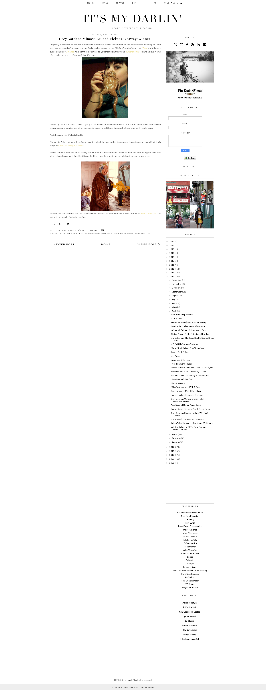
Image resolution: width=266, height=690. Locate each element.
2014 (171, 272)
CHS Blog (190, 519)
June (174, 303)
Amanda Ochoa (65, 233)
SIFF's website (148, 213)
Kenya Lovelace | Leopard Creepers (187, 395)
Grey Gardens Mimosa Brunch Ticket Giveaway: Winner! (187, 400)
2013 (171, 276)
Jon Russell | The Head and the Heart (187, 419)
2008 (171, 463)
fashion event (109, 233)
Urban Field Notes (190, 533)
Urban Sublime (190, 536)
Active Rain (190, 577)
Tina (144, 48)
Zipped (190, 557)
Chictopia (190, 563)
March (174, 434)
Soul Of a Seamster (190, 580)
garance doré (189, 616)
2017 (171, 261)
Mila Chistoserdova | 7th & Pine (185, 387)
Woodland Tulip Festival (182, 314)
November (176, 284)
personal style (142, 233)
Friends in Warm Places (181, 364)
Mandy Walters (178, 383)
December (176, 280)
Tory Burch (190, 523)
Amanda (70, 51)
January (175, 442)
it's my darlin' (133, 18)
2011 (171, 451)
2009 (171, 459)
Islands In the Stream (190, 553)
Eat (134, 3)
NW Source (190, 584)
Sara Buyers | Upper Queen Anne (186, 405)
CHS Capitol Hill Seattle (189, 612)
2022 (171, 241)
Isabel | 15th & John (180, 352)
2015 (171, 269)
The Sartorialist (190, 630)
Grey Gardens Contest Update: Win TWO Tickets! (190, 414)
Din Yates (175, 356)
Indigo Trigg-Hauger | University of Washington (192, 423)
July (173, 299)
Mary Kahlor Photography (190, 526)
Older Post (147, 244)
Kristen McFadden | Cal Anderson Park (188, 330)
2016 (171, 265)
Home (90, 3)
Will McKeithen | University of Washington (190, 375)
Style (104, 3)
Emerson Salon (190, 567)
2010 (171, 455)
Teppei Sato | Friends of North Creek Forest (190, 409)
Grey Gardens (125, 233)
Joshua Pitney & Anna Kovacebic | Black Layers (192, 367)
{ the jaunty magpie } (190, 639)
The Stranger (190, 546)
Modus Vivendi (190, 530)
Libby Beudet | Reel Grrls (182, 379)
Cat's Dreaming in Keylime (71, 145)
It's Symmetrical (190, 543)
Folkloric (190, 560)
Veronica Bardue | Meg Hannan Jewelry (188, 322)
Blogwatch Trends (190, 587)
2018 (171, 257)
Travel (120, 3)
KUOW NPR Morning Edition (190, 512)
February (176, 438)
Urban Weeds (189, 634)
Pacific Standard (189, 625)
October (175, 287)
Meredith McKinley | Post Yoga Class (187, 348)
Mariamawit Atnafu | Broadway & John (188, 371)
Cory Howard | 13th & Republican (186, 391)
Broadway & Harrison (180, 360)
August (175, 295)
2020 (171, 249)
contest (78, 233)
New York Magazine (190, 516)
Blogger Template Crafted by (133, 687)
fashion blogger (92, 233)
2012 (171, 447)
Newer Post (64, 244)
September (177, 292)
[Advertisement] (190, 483)
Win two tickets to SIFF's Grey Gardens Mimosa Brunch (188, 428)
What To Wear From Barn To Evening (190, 570)
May (174, 307)
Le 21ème (189, 621)
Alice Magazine (190, 550)
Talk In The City (190, 540)
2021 (171, 245)
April (174, 311)
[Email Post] (102, 230)
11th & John (176, 318)
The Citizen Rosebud (190, 574)
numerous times (134, 51)
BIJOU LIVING (189, 607)
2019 (171, 253)
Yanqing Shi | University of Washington (188, 326)
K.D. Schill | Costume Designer (184, 344)
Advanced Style (190, 602)
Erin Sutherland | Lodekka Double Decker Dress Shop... (192, 339)
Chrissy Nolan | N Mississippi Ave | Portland (190, 334)
